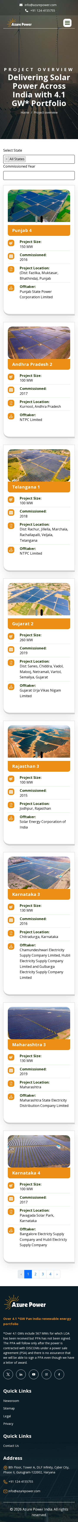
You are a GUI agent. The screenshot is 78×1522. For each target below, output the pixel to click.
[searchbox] (28, 160)
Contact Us (11, 1446)
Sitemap (9, 1408)
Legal (7, 1416)
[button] (67, 23)
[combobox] (39, 159)
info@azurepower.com (40, 5)
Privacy (8, 1424)
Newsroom (11, 1401)
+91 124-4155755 (42, 10)
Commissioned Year (19, 166)
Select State (12, 150)
